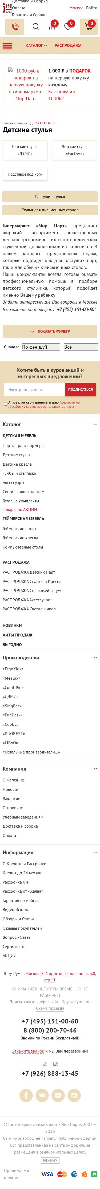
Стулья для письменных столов (50, 209)
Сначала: (12, 346)
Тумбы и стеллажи (19, 473)
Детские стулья (16, 454)
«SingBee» (12, 705)
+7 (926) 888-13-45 (50, 1073)
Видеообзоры (16, 909)
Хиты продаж (17, 635)
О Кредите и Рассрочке (24, 863)
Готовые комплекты (21, 500)
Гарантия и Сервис (29, 14)
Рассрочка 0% (16, 882)
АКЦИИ (10, 955)
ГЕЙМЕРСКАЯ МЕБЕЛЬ (23, 518)
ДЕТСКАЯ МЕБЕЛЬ (19, 435)
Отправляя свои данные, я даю (43, 404)
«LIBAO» (10, 742)
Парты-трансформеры (24, 445)
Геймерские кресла (20, 537)
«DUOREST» (14, 733)
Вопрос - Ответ (16, 937)
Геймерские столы (19, 528)
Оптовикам (13, 807)
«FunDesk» (13, 715)
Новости (10, 789)
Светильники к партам (23, 491)
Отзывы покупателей (22, 928)
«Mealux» (12, 678)
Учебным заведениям (23, 817)
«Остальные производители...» (31, 752)
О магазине (13, 780)
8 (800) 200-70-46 (50, 1030)
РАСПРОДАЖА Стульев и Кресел (32, 581)
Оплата (18, 7)
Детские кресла (17, 464)
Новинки (12, 625)
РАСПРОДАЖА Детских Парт (29, 572)
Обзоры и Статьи (18, 918)
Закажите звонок (28, 1051)
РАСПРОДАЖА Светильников (29, 608)
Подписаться (80, 389)
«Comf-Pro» (13, 687)
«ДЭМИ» (11, 696)
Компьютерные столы (23, 547)
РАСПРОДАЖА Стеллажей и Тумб (33, 590)
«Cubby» (10, 724)
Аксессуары (13, 482)
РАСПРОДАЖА (16, 562)
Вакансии (12, 798)
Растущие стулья (50, 196)
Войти (91, 7)
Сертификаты (15, 946)
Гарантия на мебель (21, 900)
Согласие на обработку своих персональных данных (43, 404)
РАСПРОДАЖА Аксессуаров (28, 599)
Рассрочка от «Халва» (23, 891)
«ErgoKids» (13, 668)
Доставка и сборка (20, 826)
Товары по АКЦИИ (20, 509)
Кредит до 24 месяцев (24, 872)
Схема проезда (50, 1008)
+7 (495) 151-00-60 (50, 1021)
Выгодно (12, 644)
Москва (76, 7)
